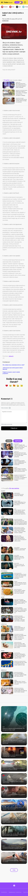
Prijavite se (14, 428)
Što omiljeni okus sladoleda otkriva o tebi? (13, 365)
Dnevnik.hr (6, 6)
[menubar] (25, 2)
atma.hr (11, 356)
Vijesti (13, 6)
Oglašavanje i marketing (15, 892)
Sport (20, 6)
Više (14, 870)
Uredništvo (4, 892)
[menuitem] (25, 2)
